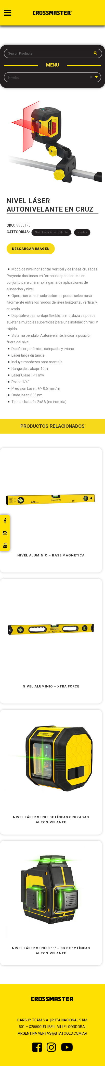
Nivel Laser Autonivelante (51, 232)
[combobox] (52, 77)
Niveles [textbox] (50, 77)
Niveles (82, 232)
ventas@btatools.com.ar (62, 1033)
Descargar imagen (31, 249)
